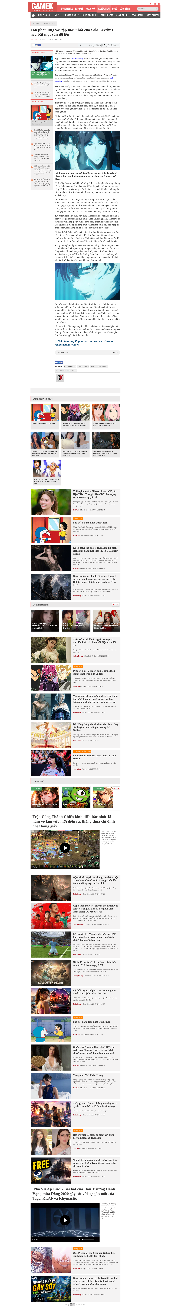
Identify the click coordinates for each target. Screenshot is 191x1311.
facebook (150, 4)
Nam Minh (77, 741)
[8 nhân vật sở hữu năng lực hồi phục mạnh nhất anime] (106, 413)
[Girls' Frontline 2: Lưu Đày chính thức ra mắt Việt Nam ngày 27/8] (51, 973)
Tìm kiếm (156, 9)
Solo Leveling (76, 58)
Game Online (87, 596)
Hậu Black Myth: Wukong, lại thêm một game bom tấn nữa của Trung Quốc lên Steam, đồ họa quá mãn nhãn (95, 880)
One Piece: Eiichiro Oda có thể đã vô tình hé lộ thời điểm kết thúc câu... (46, 481)
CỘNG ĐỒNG (125, 8)
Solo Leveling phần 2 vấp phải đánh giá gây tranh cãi (41, 75)
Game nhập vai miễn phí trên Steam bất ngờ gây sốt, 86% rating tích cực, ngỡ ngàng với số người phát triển (95, 1280)
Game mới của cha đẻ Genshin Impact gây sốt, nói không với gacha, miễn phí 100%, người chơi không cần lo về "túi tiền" (94, 580)
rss (159, 4)
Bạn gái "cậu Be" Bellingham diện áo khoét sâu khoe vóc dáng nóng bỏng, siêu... (44, 453)
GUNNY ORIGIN (44, 15)
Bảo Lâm (76, 686)
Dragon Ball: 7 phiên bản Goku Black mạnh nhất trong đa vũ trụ (74, 424)
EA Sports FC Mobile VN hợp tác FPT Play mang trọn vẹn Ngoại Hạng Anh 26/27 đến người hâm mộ (94, 936)
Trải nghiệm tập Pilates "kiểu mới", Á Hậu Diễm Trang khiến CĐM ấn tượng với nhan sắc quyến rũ (94, 494)
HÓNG (114, 8)
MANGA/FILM (104, 8)
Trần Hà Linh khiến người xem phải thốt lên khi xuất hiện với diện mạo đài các (94, 642)
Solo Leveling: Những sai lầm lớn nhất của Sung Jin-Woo (42, 85)
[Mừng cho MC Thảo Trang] (51, 1086)
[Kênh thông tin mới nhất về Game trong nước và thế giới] (42, 7)
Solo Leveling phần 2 (99, 366)
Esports (84, 741)
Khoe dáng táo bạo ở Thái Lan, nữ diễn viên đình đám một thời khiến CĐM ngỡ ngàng (95, 550)
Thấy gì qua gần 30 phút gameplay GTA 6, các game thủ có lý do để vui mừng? (95, 1105)
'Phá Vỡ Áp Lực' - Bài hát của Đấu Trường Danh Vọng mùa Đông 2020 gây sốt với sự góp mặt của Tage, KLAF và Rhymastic (73, 1193)
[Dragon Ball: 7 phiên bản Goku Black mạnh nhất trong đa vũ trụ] (75, 413)
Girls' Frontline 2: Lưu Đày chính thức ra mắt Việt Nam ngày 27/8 (95, 964)
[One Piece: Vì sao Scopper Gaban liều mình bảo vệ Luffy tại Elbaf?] (51, 1260)
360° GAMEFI (153, 15)
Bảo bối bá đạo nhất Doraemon (39, 123)
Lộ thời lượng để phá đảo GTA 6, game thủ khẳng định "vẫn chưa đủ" (94, 992)
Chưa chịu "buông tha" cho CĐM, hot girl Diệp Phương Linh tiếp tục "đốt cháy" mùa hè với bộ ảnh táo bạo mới (94, 1049)
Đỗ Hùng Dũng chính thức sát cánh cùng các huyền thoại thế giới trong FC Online (95, 727)
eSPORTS (79, 8)
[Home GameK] (33, 15)
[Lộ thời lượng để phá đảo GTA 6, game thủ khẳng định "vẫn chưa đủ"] (51, 1001)
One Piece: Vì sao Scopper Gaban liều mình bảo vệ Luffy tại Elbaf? (94, 1254)
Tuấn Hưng (77, 596)
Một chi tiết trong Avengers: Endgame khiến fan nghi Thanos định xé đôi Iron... (105, 453)
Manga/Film (49, 24)
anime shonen (83, 366)
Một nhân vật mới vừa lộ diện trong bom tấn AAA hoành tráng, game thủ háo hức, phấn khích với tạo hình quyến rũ (95, 698)
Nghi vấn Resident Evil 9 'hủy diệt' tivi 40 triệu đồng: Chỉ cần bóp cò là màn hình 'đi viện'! (42, 146)
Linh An (76, 1148)
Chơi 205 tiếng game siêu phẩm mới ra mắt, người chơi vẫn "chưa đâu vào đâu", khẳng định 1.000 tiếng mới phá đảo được (42, 134)
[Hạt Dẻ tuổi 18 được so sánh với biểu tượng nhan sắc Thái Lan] (51, 1142)
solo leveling (70, 366)
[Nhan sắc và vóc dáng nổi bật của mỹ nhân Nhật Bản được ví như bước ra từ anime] (75, 441)
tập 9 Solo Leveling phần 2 (66, 370)
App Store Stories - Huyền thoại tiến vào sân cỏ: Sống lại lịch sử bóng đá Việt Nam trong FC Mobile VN (95, 908)
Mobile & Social (86, 510)
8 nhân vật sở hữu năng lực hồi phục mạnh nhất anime (104, 424)
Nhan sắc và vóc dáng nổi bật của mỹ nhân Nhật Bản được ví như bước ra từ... (74, 453)
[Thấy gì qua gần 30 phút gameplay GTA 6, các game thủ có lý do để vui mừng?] (51, 1114)
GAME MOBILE (67, 8)
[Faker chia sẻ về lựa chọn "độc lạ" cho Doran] (51, 763)
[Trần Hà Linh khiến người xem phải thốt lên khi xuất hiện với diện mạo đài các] (51, 650)
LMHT (56, 15)
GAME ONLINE (122, 15)
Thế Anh (76, 510)
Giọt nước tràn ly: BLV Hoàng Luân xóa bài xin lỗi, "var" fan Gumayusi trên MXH (41, 157)
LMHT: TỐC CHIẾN (90, 15)
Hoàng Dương (78, 656)
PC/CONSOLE (138, 15)
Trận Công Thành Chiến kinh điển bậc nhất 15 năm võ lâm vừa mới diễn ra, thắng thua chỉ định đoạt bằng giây (73, 821)
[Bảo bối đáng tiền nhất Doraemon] (51, 1029)
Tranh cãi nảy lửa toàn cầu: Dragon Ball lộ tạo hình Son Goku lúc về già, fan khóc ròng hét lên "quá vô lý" (42, 183)
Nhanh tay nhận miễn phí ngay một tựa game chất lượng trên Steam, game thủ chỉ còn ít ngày (95, 1162)
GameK (36, 24)
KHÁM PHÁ (90, 8)
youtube (155, 4)
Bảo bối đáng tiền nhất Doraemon (91, 1021)
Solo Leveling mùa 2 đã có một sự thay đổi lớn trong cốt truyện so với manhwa (42, 94)
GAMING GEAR (107, 15)
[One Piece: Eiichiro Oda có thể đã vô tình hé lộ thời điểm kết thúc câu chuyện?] (47, 469)
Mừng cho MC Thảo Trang (88, 1075)
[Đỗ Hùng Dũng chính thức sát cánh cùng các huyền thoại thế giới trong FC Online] (51, 735)
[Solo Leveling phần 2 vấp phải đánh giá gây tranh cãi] (42, 63)
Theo (87, 352)
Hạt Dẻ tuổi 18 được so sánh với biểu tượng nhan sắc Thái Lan (93, 1136)
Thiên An (76, 535)
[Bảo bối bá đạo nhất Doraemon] (42, 113)
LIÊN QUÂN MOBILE (70, 15)
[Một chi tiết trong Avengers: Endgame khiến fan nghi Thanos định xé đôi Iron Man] (106, 441)
